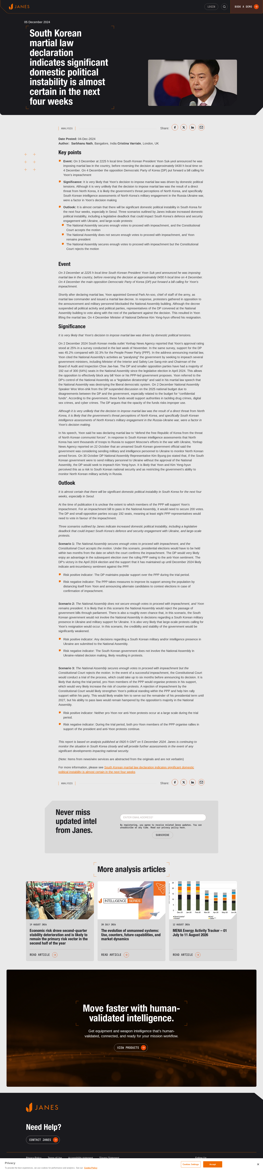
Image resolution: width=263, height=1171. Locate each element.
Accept (212, 1164)
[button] (224, 6)
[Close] (258, 1164)
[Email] (201, 127)
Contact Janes (40, 1139)
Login (211, 6)
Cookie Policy (90, 1168)
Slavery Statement (109, 1158)
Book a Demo (243, 6)
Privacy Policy (33, 1158)
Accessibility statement (80, 1158)
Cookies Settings (191, 1164)
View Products (128, 1047)
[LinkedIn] (192, 127)
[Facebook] (175, 127)
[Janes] (19, 7)
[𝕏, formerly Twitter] (184, 127)
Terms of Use (55, 1158)
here (182, 827)
